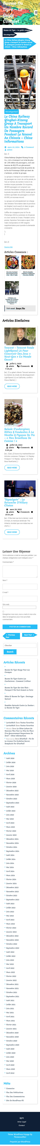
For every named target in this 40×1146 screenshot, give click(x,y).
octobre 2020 (11, 1041)
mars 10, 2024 (14, 147)
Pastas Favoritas (27, 722)
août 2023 (10, 903)
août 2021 (10, 1000)
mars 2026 (10, 778)
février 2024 (11, 879)
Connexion (10, 1088)
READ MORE (13, 387)
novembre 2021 (12, 988)
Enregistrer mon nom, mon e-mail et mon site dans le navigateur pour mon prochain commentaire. (19, 616)
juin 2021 (10, 1008)
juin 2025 (10, 815)
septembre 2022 (12, 948)
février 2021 (11, 1024)
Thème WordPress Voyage (19, 1134)
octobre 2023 (11, 895)
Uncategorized (9, 35)
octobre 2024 (11, 847)
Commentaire (8, 562)
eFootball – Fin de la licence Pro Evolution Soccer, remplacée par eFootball (19, 741)
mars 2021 (10, 1020)
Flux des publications (14, 1092)
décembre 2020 (12, 1033)
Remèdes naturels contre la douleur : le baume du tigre (20, 706)
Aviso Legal (21, 1122)
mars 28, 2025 (16, 509)
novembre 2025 (12, 794)
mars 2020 (10, 1069)
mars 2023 (10, 924)
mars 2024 (10, 875)
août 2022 (10, 952)
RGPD (22, 1118)
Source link (8, 247)
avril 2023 (10, 920)
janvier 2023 (11, 932)
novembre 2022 (12, 940)
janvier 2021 (11, 1029)
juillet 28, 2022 (16, 445)
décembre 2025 (12, 790)
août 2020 (10, 1049)
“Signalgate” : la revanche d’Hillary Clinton (16, 502)
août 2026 (10, 758)
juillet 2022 (10, 956)
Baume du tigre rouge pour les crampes (17, 671)
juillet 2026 (10, 762)
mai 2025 (10, 819)
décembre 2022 (12, 936)
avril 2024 (10, 871)
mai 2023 (10, 916)
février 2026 (11, 782)
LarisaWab (10, 722)
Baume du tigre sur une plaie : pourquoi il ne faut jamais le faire (19, 688)
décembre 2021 (12, 984)
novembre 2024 (12, 843)
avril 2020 (10, 1065)
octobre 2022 (11, 944)
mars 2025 (10, 827)
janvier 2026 (11, 786)
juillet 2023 (10, 907)
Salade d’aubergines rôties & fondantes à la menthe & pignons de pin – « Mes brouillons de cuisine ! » (19, 435)
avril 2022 (10, 968)
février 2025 (11, 831)
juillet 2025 (10, 811)
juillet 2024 (10, 859)
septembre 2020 (12, 1045)
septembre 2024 (12, 851)
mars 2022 (10, 972)
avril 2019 (10, 1073)
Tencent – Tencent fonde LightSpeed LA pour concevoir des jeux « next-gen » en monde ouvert (19, 353)
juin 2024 (10, 863)
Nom (5, 580)
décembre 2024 (12, 839)
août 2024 (10, 855)
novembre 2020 (12, 1037)
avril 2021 (10, 1016)
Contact (22, 1125)
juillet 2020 (10, 1053)
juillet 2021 (10, 1004)
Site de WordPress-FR (15, 1100)
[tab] (35, 12)
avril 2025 (10, 823)
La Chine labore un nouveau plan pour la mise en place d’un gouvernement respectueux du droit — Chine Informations (19, 732)
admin (9, 149)
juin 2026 (10, 766)
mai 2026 (10, 770)
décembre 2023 (12, 887)
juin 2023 (10, 911)
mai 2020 (10, 1061)
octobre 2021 (11, 992)
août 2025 (10, 807)
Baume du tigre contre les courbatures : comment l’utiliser (18, 679)
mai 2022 (10, 964)
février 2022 (11, 976)
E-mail (5, 592)
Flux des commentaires (15, 1096)
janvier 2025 (11, 835)
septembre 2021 (12, 996)
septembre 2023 (12, 899)
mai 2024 (10, 867)
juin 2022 (10, 960)
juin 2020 (10, 1057)
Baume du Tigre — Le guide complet (13, 12)
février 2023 (11, 928)
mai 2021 (10, 1012)
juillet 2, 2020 (15, 363)
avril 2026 (10, 774)
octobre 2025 (11, 798)
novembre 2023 (12, 891)
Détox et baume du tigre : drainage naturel (19, 697)
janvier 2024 (11, 883)
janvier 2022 (11, 980)
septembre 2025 (12, 803)
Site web (6, 604)
